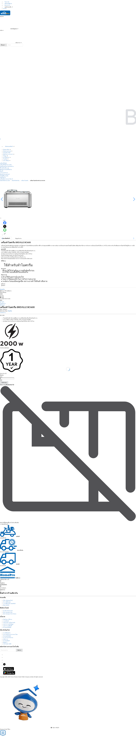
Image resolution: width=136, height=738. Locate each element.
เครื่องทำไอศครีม (24, 180)
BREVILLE (2, 305)
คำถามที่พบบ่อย (7, 602)
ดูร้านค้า (2, 301)
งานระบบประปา (4, 172)
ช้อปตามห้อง (6, 149)
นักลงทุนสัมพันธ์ (7, 636)
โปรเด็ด (5, 159)
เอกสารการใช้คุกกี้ (7, 625)
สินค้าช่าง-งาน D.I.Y (8, 154)
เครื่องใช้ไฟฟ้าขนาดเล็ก (6, 164)
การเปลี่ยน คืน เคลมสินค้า (9, 603)
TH (4, 8)
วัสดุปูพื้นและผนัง (4, 175)
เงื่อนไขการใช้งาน (7, 619)
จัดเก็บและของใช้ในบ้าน (6, 169)
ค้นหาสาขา (7, 5)
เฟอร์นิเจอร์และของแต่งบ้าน (7, 166)
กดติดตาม (9, 290)
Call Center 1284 (7, 643)
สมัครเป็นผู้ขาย (8, 3)
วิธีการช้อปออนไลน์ (8, 600)
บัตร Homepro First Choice (9, 613)
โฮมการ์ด (6, 2)
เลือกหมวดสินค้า (9, 146)
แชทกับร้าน (3, 303)
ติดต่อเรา (5, 642)
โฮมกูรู (4, 155)
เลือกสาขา (18, 42)
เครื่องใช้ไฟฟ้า (3, 163)
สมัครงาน (5, 639)
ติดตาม (19, 650)
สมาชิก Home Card (8, 610)
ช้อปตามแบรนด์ (7, 151)
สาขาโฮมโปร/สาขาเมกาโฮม (10, 634)
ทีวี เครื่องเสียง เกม (4, 168)
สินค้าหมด (4, 382)
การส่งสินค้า (6, 621)
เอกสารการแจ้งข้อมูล (8, 624)
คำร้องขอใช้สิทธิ (7, 627)
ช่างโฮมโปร (6, 157)
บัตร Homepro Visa (7, 612)
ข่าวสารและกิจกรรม (8, 637)
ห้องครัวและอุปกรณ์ (5, 174)
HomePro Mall (6, 152)
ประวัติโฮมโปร (6, 632)
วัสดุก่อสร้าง (3, 177)
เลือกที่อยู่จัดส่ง (13, 28)
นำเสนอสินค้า (6, 640)
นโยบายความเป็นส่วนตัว (9, 622)
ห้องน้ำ (1, 171)
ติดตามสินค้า (6, 605)
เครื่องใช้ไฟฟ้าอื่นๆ (15, 180)
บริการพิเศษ (6, 160)
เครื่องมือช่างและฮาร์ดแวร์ (6, 179)
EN (5, 8)
